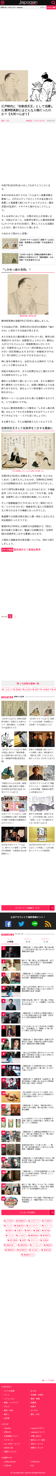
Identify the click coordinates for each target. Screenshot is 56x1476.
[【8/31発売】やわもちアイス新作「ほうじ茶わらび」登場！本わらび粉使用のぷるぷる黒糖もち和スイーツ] (10, 1097)
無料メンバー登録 (38, 1440)
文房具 (45, 1240)
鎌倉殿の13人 (29, 1254)
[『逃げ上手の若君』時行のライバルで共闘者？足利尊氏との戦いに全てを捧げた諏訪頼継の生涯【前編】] (10, 992)
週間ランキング (37, 1447)
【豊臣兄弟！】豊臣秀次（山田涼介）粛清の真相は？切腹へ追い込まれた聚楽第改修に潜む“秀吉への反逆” (38, 1081)
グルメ (6, 1406)
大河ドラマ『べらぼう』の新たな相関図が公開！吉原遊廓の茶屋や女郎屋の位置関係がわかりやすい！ (13, 818)
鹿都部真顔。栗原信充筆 (28, 316)
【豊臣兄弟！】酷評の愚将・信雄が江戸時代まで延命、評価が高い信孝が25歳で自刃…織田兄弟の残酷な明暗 (38, 1041)
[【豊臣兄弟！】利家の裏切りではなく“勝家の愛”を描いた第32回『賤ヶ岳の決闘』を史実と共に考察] (10, 1163)
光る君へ (35, 1250)
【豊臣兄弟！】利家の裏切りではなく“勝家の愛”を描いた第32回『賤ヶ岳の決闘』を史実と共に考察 (38, 1160)
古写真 (6, 1418)
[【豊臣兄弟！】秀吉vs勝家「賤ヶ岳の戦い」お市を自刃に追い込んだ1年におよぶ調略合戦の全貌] (10, 952)
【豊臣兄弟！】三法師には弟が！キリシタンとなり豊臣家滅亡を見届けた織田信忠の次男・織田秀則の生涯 (38, 975)
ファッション (9, 1398)
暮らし (6, 1414)
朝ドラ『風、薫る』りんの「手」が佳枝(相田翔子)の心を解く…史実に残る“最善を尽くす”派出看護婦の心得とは (38, 1186)
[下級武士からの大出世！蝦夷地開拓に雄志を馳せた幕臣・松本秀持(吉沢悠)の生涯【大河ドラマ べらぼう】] (14, 773)
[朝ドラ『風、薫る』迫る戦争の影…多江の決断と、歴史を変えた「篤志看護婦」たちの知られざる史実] (10, 965)
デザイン (34, 1240)
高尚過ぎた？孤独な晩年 (21, 549)
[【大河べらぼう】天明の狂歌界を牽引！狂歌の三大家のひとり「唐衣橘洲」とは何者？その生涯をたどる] (14, 709)
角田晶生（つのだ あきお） (36, 120)
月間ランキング (10, 1451)
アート (6, 1394)
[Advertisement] (28, 40)
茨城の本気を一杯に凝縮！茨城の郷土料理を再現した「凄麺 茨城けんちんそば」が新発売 (38, 1199)
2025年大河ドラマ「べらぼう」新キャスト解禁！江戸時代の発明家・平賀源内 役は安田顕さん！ (14, 849)
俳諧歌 (18, 689)
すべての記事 (9, 1391)
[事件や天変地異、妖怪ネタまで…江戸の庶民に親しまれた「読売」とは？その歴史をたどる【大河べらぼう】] (42, 804)
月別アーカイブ (37, 1444)
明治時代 (46, 1235)
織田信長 (34, 1235)
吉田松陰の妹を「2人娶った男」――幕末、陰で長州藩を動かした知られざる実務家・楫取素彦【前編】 (38, 1147)
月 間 (46, 940)
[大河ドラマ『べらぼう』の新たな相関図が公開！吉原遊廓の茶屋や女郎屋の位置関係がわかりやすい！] (14, 804)
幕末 (29, 1230)
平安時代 (48, 1221)
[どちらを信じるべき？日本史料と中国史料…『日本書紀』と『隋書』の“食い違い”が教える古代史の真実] (10, 1031)
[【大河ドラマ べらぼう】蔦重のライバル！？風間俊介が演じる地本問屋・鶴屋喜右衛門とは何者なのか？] (42, 773)
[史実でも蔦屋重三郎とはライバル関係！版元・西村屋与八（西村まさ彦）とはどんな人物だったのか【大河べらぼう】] (42, 739)
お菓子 (19, 1230)
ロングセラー (34, 1225)
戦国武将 (20, 1225)
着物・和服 (35, 1398)
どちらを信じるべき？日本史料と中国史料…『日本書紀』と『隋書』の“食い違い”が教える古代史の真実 (38, 1028)
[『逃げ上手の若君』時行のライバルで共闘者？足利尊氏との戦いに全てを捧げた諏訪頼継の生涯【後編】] (10, 1058)
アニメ (9, 1225)
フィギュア (36, 1245)
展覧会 (49, 1245)
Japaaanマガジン (38, 1428)
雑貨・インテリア (11, 1402)
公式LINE (35, 924)
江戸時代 (9, 1221)
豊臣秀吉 (23, 1245)
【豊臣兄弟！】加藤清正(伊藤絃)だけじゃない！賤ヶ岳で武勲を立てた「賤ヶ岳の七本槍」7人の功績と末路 (38, 1133)
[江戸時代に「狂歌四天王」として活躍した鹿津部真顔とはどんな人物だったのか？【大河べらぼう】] (28, 86)
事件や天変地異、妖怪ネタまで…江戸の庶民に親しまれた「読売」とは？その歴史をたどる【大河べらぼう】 (41, 818)
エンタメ (34, 1410)
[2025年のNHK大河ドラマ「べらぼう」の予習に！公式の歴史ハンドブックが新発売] (42, 835)
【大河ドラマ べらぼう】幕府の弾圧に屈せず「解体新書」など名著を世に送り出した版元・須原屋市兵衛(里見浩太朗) (14, 755)
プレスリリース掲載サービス (27, 907)
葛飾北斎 (47, 1250)
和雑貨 (33, 1402)
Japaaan (28, 2)
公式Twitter (21, 924)
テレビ (10, 1235)
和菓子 (33, 1406)
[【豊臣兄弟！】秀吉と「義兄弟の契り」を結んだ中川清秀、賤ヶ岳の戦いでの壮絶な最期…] (10, 1110)
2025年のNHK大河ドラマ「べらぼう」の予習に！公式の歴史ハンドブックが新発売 (42, 847)
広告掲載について (11, 1436)
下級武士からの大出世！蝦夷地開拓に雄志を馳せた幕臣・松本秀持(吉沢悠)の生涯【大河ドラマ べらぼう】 (13, 787)
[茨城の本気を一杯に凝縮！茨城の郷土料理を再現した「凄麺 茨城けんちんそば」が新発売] (10, 1203)
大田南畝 (46, 689)
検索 (53, 3)
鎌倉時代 (10, 1250)
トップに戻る (49, 1380)
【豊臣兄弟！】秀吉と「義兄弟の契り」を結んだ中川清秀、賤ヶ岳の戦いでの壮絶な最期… (38, 1107)
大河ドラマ (35, 1221)
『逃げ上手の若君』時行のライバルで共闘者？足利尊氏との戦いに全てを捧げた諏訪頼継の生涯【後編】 (38, 1054)
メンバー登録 (51, 7)
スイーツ (48, 1225)
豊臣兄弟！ (10, 1245)
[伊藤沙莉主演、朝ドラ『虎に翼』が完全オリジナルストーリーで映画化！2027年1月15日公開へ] (10, 1005)
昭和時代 (23, 1250)
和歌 (36, 689)
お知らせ (7, 1432)
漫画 (37, 1230)
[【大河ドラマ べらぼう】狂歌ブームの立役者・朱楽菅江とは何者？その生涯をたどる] (42, 709)
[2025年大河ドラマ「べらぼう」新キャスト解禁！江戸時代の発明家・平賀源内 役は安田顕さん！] (14, 835)
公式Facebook (8, 924)
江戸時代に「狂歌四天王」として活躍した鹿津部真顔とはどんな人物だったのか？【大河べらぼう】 (27, 110)
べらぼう (7, 689)
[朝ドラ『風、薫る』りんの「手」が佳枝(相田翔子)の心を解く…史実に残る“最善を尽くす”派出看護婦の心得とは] (10, 1189)
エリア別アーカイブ (12, 1444)
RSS (48, 924)
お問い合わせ (36, 1436)
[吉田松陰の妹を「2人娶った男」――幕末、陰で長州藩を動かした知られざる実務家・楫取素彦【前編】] (10, 1150)
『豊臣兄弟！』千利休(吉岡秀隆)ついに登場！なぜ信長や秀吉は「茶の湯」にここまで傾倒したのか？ (38, 1173)
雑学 (10, 1230)
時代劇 (47, 1230)
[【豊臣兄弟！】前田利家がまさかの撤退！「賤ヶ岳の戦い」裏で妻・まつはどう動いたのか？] (10, 1071)
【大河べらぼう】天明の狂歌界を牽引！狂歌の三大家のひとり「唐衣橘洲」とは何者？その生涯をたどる (36, 257)
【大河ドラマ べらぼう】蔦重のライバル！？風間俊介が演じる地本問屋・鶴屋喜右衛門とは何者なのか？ (41, 787)
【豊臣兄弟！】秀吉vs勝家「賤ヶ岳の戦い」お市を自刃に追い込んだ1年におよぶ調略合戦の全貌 (38, 949)
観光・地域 (8, 1410)
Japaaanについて (38, 1432)
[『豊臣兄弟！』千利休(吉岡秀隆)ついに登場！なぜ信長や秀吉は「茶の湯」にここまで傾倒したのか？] (10, 1176)
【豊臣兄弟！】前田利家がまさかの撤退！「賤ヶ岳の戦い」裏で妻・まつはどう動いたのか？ (38, 1068)
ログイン (43, 7)
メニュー (2, 3)
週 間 (27, 940)
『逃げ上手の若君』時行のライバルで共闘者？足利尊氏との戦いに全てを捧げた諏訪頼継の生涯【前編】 (38, 988)
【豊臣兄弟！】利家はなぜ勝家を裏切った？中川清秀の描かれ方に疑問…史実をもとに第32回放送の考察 (38, 1015)
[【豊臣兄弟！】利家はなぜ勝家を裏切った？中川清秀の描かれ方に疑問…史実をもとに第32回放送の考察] (10, 1018)
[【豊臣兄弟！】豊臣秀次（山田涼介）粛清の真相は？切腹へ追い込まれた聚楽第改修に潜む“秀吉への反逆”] (10, 1084)
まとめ (33, 1391)
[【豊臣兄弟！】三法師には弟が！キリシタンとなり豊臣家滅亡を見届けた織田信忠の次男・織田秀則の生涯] (10, 979)
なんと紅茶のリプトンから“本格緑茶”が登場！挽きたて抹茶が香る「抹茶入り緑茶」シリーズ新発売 (38, 1120)
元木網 (27, 689)
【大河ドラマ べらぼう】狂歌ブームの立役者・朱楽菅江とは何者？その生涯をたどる (36, 242)
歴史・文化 (5, 120)
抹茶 (24, 1240)
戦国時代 (22, 1221)
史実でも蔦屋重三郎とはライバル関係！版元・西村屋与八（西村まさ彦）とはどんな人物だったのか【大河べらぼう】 (42, 754)
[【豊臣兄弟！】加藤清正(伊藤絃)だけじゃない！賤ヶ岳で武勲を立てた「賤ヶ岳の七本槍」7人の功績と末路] (10, 1137)
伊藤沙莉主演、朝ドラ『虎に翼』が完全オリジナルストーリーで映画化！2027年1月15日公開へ (38, 1002)
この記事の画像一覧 (29, 683)
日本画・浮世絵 (37, 1394)
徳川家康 (13, 1240)
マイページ (8, 1440)
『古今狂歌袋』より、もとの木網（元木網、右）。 (28, 471)
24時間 (10, 940)
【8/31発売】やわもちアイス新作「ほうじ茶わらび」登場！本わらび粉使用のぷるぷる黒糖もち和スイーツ (38, 1094)
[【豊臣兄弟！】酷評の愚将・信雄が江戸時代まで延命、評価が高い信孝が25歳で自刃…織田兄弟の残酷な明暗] (10, 1044)
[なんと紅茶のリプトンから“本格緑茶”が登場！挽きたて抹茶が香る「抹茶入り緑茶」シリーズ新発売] (10, 1123)
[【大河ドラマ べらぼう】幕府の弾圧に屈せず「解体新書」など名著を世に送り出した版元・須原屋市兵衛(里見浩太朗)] (14, 739)
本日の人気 (8, 1447)
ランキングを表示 (27, 1212)
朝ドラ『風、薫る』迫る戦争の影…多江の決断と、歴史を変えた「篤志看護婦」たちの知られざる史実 (38, 962)
